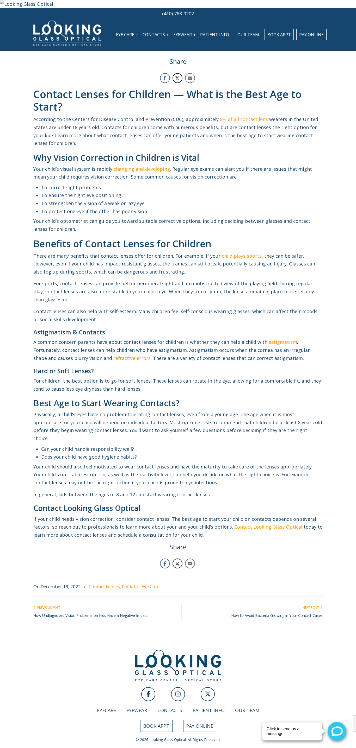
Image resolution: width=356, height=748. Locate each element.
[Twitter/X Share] (177, 78)
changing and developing (142, 169)
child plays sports (242, 256)
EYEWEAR (136, 710)
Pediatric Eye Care (140, 586)
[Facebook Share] (165, 78)
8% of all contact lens (244, 119)
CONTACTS (169, 710)
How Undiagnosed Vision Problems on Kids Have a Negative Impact (90, 615)
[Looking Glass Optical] (178, 4)
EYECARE (106, 710)
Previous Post (48, 607)
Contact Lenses (104, 586)
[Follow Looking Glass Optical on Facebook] (148, 694)
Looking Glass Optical (67, 33)
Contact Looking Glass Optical (268, 527)
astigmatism (283, 342)
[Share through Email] (190, 78)
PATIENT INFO (209, 710)
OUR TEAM (247, 710)
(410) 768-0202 (178, 13)
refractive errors (132, 358)
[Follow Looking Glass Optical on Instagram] (178, 694)
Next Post (311, 607)
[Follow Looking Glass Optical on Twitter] (208, 694)
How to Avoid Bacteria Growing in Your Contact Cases (277, 615)
